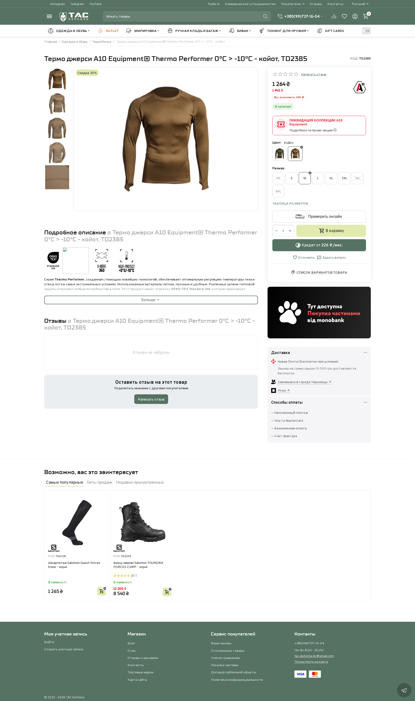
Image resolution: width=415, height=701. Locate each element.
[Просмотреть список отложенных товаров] (344, 16)
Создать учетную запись (64, 649)
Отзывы (316, 3)
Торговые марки (140, 672)
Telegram (77, 3)
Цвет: (276, 142)
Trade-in (214, 3)
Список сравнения (225, 657)
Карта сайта (137, 679)
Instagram (57, 3)
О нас (132, 650)
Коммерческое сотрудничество (250, 3)
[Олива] (279, 153)
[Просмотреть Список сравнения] (334, 16)
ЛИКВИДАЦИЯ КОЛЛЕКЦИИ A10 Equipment (315, 122)
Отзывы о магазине (143, 657)
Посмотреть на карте (311, 661)
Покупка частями (224, 665)
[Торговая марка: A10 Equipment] (359, 87)
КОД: (354, 58)
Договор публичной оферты (233, 672)
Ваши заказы (221, 643)
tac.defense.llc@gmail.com (314, 655)
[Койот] (295, 153)
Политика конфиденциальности (237, 679)
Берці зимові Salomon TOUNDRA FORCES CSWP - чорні (138, 565)
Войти (49, 642)
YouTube (95, 3)
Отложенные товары (227, 650)
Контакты (335, 3)
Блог (131, 643)
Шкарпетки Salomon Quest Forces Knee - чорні (74, 565)
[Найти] (265, 16)
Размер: (278, 168)
